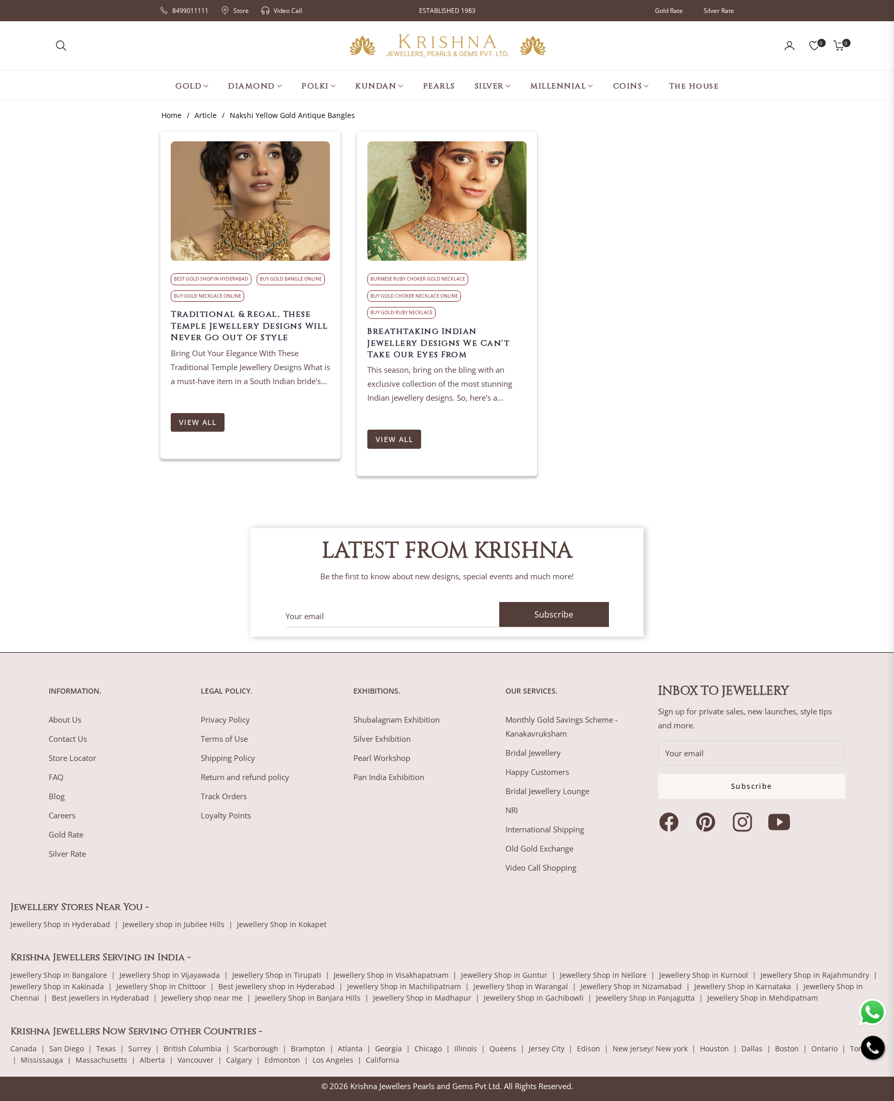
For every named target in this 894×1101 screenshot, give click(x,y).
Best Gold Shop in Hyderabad (211, 278)
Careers (62, 815)
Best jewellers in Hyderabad (100, 998)
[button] (61, 46)
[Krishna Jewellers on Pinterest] (708, 822)
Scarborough (256, 1048)
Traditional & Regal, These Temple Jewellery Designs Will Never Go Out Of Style (250, 326)
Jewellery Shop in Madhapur (422, 998)
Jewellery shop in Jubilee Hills (174, 924)
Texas (106, 1048)
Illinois (465, 1048)
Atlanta (350, 1048)
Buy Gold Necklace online (207, 295)
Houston (714, 1048)
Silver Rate (719, 10)
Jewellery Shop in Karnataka (742, 986)
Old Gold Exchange (539, 848)
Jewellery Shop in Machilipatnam (404, 986)
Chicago (428, 1048)
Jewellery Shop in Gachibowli (534, 998)
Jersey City (546, 1048)
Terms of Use (224, 738)
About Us (65, 719)
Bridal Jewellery (533, 752)
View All (197, 422)
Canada (23, 1048)
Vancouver (195, 1060)
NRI (511, 810)
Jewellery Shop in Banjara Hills (308, 998)
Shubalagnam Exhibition (396, 719)
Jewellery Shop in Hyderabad (60, 924)
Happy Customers (537, 772)
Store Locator (72, 758)
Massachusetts (101, 1060)
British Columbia (192, 1048)
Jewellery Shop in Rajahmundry (815, 975)
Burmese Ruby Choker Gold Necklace (417, 278)
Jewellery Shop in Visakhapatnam (391, 975)
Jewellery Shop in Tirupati (276, 975)
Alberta (152, 1060)
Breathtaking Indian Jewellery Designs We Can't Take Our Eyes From (438, 343)
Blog (57, 796)
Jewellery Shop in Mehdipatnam (762, 998)
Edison (588, 1048)
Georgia (388, 1048)
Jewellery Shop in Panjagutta (645, 998)
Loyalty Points (226, 815)
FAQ (56, 777)
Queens (502, 1048)
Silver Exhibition (382, 738)
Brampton (308, 1048)
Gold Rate (669, 10)
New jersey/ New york (650, 1048)
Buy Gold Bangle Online (291, 278)
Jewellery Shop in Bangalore (58, 975)
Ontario (824, 1048)
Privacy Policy (225, 719)
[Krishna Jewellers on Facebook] (671, 822)
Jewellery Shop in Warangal (520, 986)
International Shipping (544, 829)
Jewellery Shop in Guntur (504, 975)
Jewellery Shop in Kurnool (703, 975)
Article (206, 115)
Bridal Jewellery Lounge (547, 791)
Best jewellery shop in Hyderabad (276, 986)
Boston (787, 1048)
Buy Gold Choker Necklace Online (414, 295)
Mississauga (42, 1060)
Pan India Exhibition (388, 777)
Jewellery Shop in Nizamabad (631, 986)
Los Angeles (332, 1060)
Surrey (139, 1048)
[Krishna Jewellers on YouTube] (781, 822)
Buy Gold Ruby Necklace (401, 312)
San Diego (66, 1048)
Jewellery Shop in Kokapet (281, 924)
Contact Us (68, 738)
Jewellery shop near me (202, 998)
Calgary (239, 1060)
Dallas (752, 1048)
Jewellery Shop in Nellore (603, 975)
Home (171, 115)
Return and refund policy (245, 777)
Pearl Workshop (381, 758)
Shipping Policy (228, 758)
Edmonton (282, 1060)
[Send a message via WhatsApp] (872, 1012)
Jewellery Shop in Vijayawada (170, 975)
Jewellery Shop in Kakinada (57, 986)
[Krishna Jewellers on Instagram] (745, 822)
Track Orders (224, 796)
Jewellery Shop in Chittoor (161, 986)
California (382, 1060)
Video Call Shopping (540, 867)
